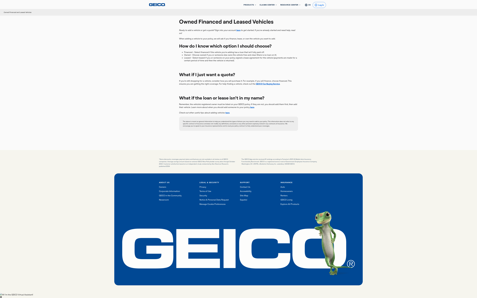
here (252, 107)
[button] (238, 295)
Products (249, 5)
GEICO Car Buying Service (268, 84)
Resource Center (289, 5)
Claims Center (267, 5)
